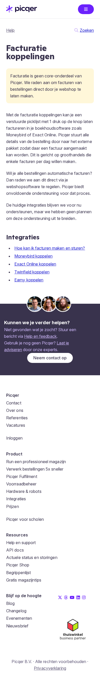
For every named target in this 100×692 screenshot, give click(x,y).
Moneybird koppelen (33, 256)
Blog (10, 603)
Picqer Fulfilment (21, 476)
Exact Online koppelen (35, 264)
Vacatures (15, 425)
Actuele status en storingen (31, 557)
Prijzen (12, 506)
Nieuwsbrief (17, 625)
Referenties (17, 417)
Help (10, 30)
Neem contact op (50, 357)
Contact (13, 402)
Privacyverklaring (50, 668)
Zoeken (87, 30)
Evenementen (19, 618)
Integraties (16, 498)
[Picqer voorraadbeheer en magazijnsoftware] (21, 11)
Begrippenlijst (18, 572)
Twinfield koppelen (31, 271)
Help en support (21, 542)
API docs (15, 550)
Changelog (16, 610)
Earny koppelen (28, 279)
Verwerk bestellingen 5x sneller (34, 469)
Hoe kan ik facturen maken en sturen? (49, 248)
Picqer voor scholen (25, 519)
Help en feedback (40, 336)
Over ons (14, 410)
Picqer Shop (17, 564)
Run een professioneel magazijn (36, 461)
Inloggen (14, 438)
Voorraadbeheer (21, 483)
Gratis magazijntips (23, 580)
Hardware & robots (24, 491)
